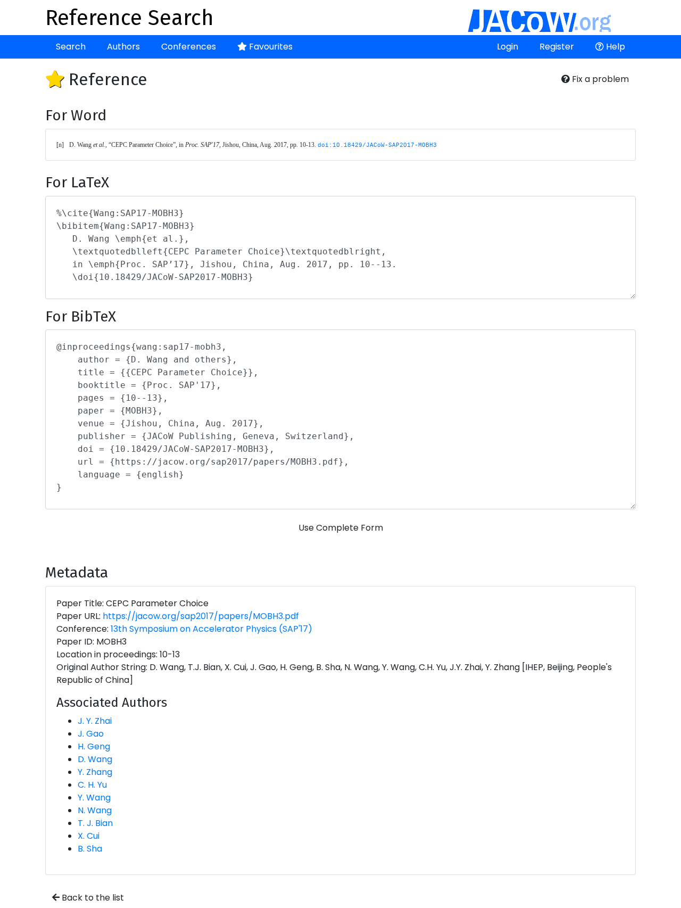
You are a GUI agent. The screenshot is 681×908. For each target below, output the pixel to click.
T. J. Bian (95, 823)
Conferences (188, 46)
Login (507, 46)
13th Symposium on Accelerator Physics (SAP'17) (211, 629)
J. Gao (91, 734)
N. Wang (95, 810)
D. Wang (95, 759)
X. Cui (88, 836)
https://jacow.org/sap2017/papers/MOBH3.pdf (201, 616)
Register (556, 46)
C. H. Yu (92, 785)
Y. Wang (94, 797)
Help (614, 46)
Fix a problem (599, 79)
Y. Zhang (95, 772)
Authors (123, 46)
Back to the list (92, 898)
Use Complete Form (340, 528)
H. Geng (94, 746)
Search (71, 46)
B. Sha (90, 849)
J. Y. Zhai (95, 721)
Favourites (270, 46)
